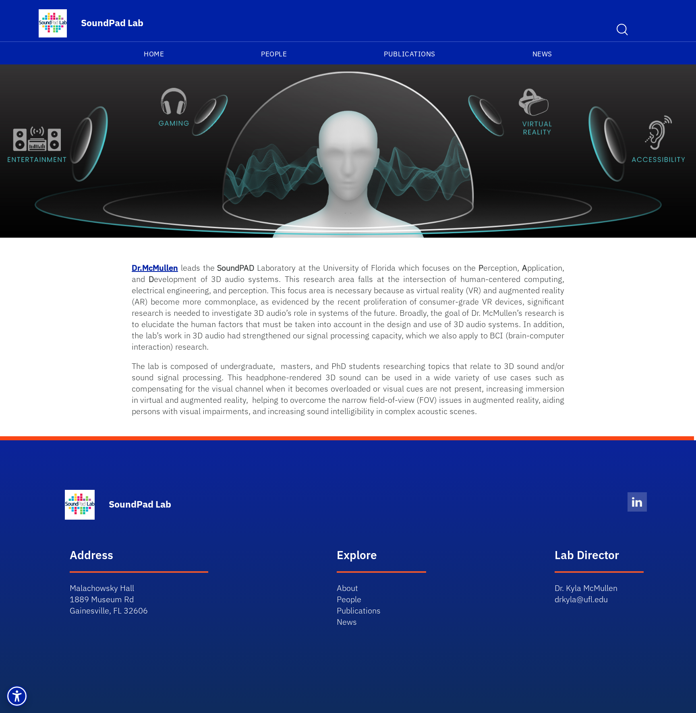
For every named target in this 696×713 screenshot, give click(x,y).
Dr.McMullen (155, 267)
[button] (16, 696)
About (347, 587)
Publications (409, 54)
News (542, 54)
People (274, 54)
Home (154, 54)
